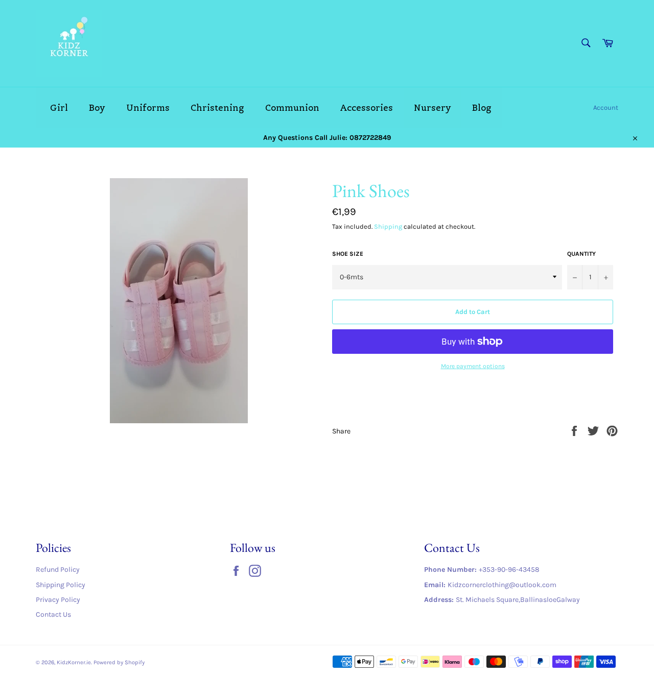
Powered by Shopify (119, 662)
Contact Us (53, 614)
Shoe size (347, 253)
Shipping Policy (60, 584)
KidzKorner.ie (74, 662)
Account (605, 107)
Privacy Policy (58, 599)
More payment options (473, 366)
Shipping (388, 226)
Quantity (581, 253)
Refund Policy (58, 569)
